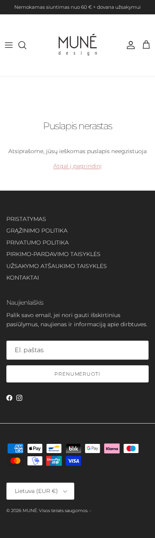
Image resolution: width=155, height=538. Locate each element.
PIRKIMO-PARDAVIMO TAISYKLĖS (53, 254)
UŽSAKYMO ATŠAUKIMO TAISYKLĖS (56, 266)
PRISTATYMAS (26, 219)
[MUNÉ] (78, 45)
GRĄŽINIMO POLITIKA (37, 230)
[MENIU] (8, 45)
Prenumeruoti (77, 374)
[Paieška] (26, 45)
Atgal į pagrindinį (77, 165)
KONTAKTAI (22, 277)
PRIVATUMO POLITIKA (37, 242)
